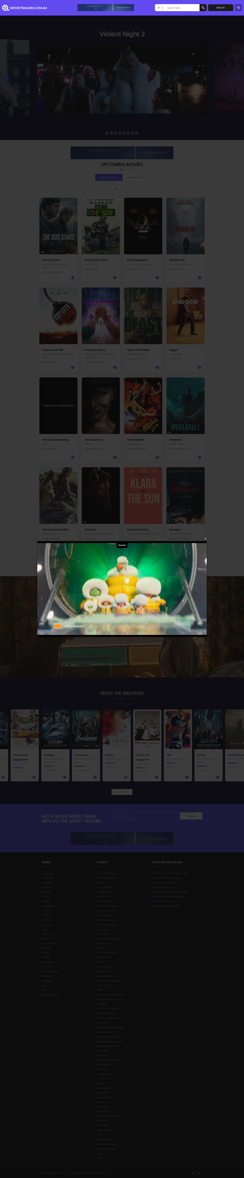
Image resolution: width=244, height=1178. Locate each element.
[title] (106, 7)
